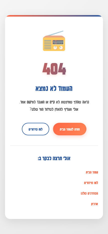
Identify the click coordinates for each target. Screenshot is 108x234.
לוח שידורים (35, 129)
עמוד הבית (92, 172)
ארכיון (94, 203)
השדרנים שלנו (89, 193)
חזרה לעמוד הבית (70, 129)
